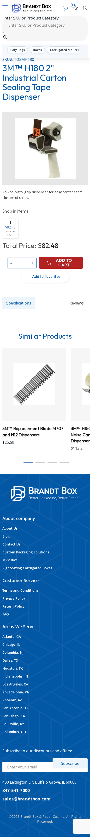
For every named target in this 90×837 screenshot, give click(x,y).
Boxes (37, 50)
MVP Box (9, 560)
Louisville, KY (13, 724)
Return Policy (13, 606)
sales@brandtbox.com (26, 799)
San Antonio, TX (15, 708)
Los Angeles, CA (15, 684)
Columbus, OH (14, 731)
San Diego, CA (13, 716)
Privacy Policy (13, 598)
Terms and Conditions (20, 590)
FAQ (5, 614)
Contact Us (11, 544)
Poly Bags (17, 50)
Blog (6, 536)
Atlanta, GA (11, 636)
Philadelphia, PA (15, 692)
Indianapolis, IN (15, 676)
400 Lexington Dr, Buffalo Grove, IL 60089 (39, 782)
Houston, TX (12, 668)
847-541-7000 (16, 790)
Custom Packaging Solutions (25, 552)
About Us (10, 528)
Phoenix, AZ (12, 700)
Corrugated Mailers (64, 50)
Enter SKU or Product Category (30, 18)
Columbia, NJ (13, 652)
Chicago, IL (11, 644)
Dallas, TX (10, 660)
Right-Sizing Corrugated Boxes (27, 568)
